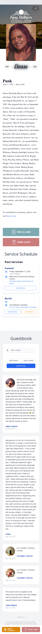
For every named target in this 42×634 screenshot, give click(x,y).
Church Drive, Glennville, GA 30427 (23, 307)
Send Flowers (29, 312)
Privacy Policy (14, 624)
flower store (11, 215)
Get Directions (20, 288)
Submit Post (21, 366)
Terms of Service (27, 624)
